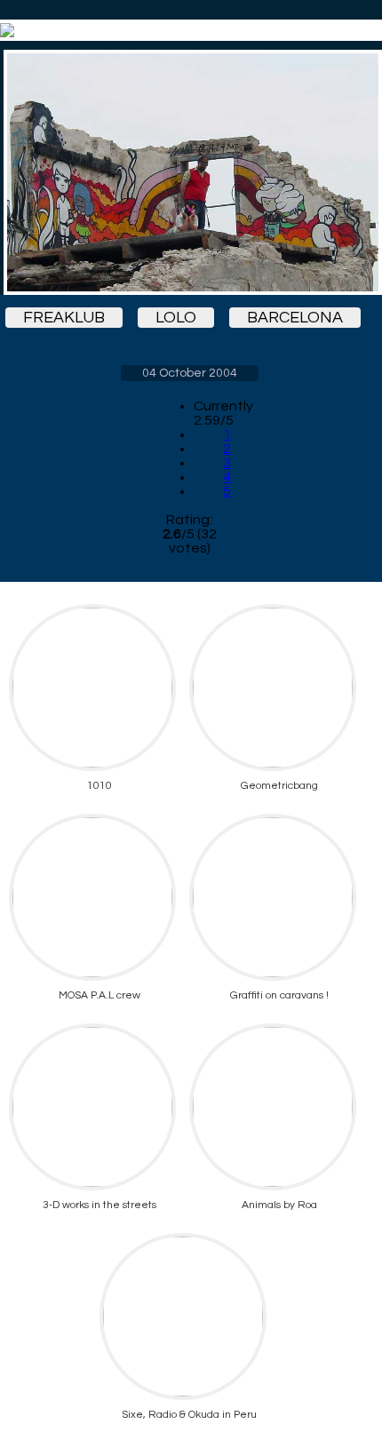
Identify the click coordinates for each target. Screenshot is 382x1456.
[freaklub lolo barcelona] (189, 172)
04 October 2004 (189, 373)
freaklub (64, 317)
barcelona (295, 317)
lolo (175, 317)
